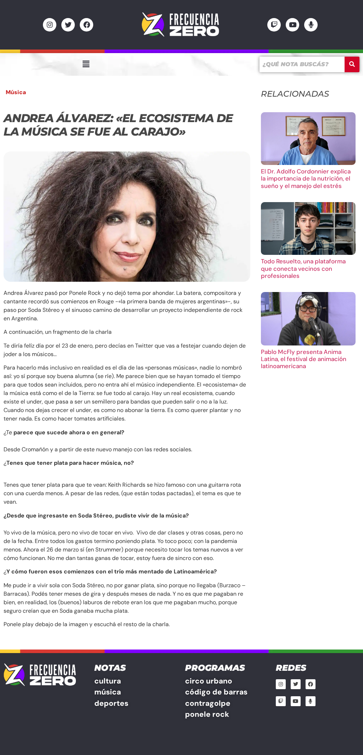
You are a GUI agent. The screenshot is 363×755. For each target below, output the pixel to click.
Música (16, 92)
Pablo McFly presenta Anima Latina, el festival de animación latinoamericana (303, 359)
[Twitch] (274, 25)
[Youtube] (292, 25)
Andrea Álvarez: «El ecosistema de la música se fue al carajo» (118, 124)
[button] (86, 64)
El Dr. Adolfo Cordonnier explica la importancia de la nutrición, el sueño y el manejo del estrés (306, 178)
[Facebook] (86, 25)
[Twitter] (68, 25)
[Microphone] (311, 25)
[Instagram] (49, 25)
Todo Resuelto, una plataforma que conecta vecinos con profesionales (303, 268)
